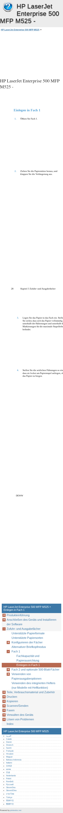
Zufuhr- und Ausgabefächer (23, 628)
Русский (9, 784)
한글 (8, 772)
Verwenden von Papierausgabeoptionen (26, 676)
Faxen (11, 710)
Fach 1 (16, 651)
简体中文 (10, 800)
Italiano (9, 763)
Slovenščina (11, 790)
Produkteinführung (18, 615)
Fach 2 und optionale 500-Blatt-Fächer (35, 669)
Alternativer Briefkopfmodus (29, 646)
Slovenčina (10, 787)
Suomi (8, 748)
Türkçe (9, 797)
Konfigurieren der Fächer (27, 642)
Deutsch (9, 745)
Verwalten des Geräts (20, 714)
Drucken (12, 696)
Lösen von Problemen (20, 719)
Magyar (9, 757)
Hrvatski (9, 754)
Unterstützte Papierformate (28, 633)
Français (10, 751)
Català (9, 739)
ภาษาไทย (10, 794)
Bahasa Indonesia (13, 760)
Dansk (9, 742)
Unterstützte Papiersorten (27, 637)
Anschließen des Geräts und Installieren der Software (31, 622)
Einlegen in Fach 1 (28, 665)
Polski (8, 778)
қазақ (8, 769)
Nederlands (11, 776)
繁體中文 (10, 804)
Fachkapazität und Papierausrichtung (27, 658)
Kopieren (12, 701)
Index (10, 723)
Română (9, 781)
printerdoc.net (15, 810)
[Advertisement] (31, 54)
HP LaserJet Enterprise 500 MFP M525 (8, 7)
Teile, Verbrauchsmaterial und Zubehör (31, 692)
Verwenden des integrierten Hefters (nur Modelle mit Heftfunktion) (33, 685)
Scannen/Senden (17, 705)
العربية (8, 736)
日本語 (9, 766)
